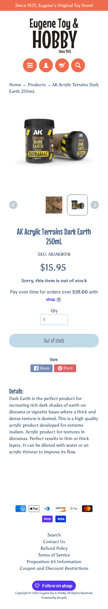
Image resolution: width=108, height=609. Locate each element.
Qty (54, 310)
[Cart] (62, 65)
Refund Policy (54, 548)
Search (54, 535)
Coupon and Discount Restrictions (54, 568)
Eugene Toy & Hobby (52, 593)
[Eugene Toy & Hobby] (54, 34)
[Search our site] (78, 65)
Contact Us (54, 541)
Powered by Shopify (54, 598)
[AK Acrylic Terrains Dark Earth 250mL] (77, 205)
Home (15, 84)
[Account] (46, 65)
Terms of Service (54, 555)
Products (37, 84)
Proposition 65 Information (54, 561)
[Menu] (30, 65)
